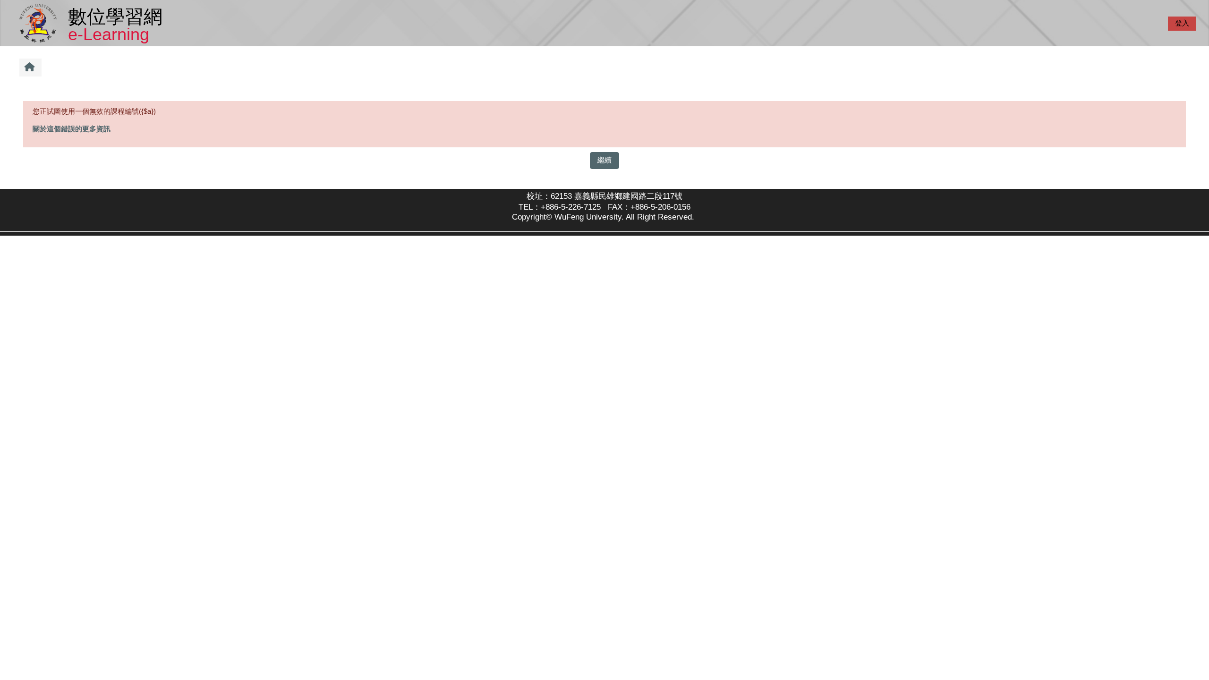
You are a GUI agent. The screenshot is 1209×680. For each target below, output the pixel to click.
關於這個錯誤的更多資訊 (72, 129)
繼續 (604, 160)
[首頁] (39, 22)
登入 (1182, 23)
